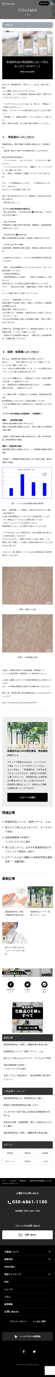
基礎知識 (10, 1153)
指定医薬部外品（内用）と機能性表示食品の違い (26, 1044)
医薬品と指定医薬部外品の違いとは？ (21, 1105)
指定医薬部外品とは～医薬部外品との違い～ (24, 1098)
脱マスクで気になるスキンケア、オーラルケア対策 (27, 1058)
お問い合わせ (30, 1234)
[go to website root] (8, 4)
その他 (45, 1161)
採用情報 (8, 1304)
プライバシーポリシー (18, 1321)
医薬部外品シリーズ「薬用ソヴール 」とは (27, 821)
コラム (7, 1296)
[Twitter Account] (34, 1352)
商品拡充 (28, 1161)
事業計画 (23, 72)
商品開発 (31, 72)
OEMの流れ (9, 1266)
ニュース (8, 1289)
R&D (6, 1281)
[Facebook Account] (24, 1352)
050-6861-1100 (29, 1202)
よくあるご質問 (39, 1321)
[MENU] (52, 3)
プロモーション (10, 1161)
